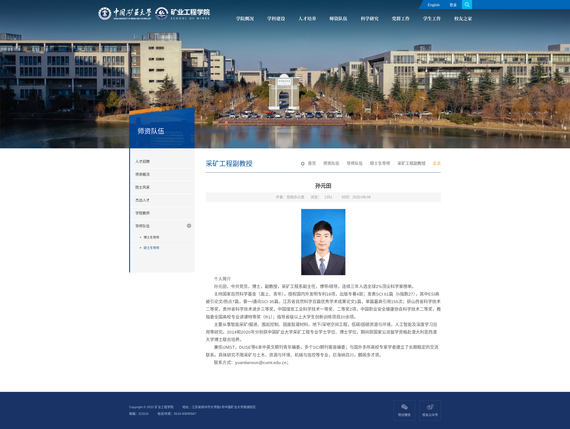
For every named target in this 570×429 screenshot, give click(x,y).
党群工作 (401, 18)
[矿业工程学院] (155, 14)
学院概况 (245, 18)
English (434, 5)
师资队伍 (338, 18)
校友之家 (463, 18)
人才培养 (307, 18)
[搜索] (467, 4)
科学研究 (370, 18)
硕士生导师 (151, 248)
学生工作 (432, 18)
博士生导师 (151, 237)
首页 (312, 163)
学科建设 (276, 18)
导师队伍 (355, 163)
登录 (453, 5)
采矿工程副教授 (411, 163)
